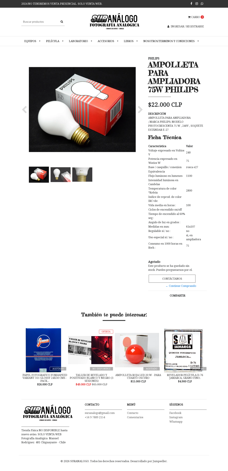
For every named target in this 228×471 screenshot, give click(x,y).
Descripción (157, 113)
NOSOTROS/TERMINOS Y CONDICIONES (169, 41)
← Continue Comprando (181, 286)
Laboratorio (78, 41)
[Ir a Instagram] (197, 3)
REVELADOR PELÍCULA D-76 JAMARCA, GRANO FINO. (185, 376)
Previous (24, 357)
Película (52, 41)
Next (203, 357)
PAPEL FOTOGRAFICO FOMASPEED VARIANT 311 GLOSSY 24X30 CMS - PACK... (45, 378)
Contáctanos (172, 278)
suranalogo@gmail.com (100, 413)
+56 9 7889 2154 (95, 417)
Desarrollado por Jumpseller (148, 461)
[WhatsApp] (202, 3)
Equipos (30, 41)
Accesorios (106, 41)
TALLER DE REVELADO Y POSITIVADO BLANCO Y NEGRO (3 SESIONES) (91, 378)
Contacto (132, 413)
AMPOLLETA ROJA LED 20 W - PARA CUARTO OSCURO (138, 376)
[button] (25, 109)
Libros (129, 41)
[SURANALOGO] (114, 21)
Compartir (177, 295)
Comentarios (135, 417)
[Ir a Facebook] (191, 3)
